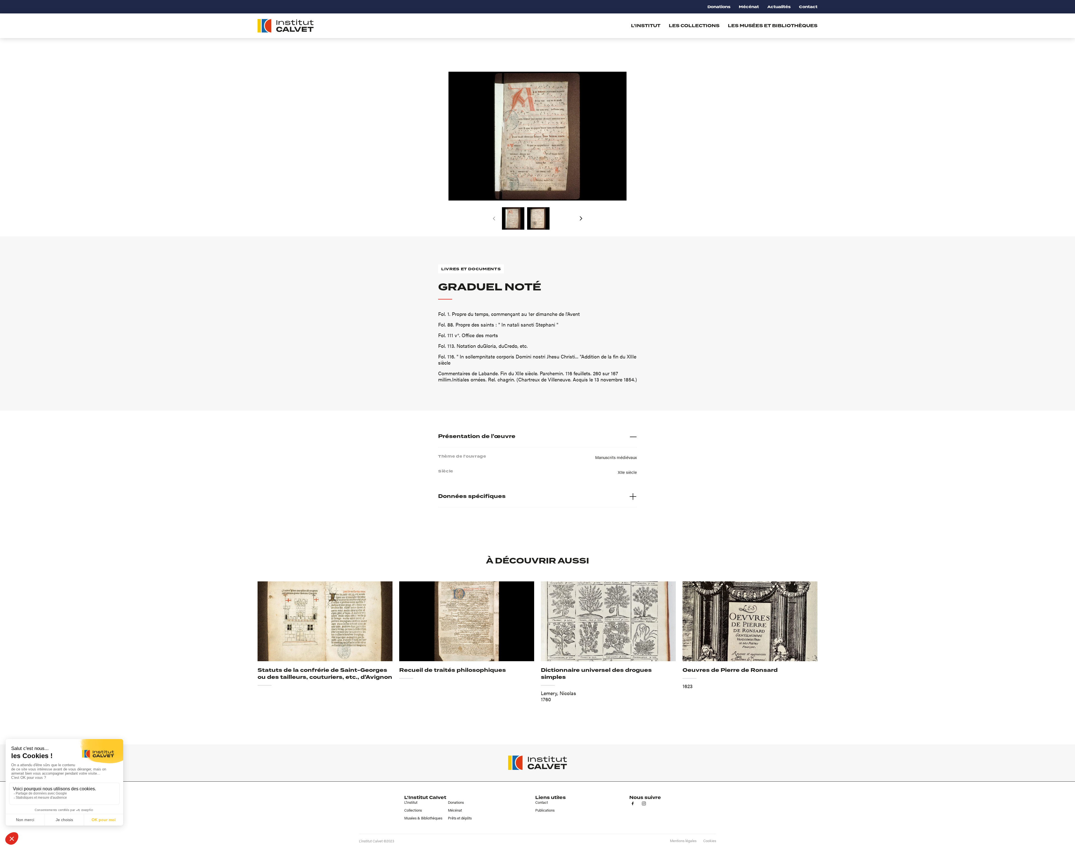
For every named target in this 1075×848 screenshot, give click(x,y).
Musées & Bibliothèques (423, 818)
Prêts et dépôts (460, 818)
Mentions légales (683, 840)
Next (581, 218)
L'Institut (410, 802)
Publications (545, 810)
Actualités (779, 7)
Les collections (694, 26)
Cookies (709, 840)
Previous (494, 218)
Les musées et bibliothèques (772, 26)
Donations (718, 7)
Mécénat (749, 7)
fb (632, 803)
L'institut (645, 26)
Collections (413, 810)
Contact (808, 7)
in (644, 803)
